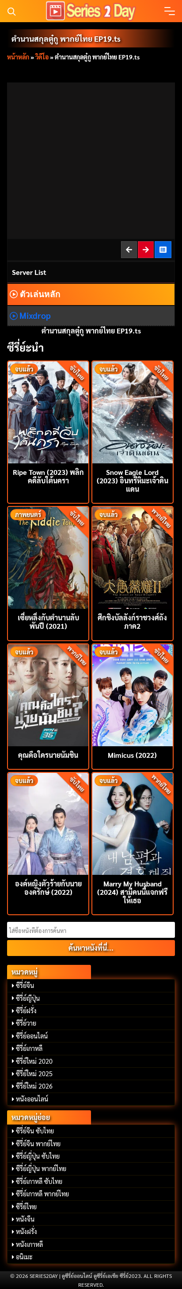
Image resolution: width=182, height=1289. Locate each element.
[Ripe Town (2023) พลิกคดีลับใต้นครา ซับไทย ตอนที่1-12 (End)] (48, 411)
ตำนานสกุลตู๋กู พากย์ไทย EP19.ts (66, 38)
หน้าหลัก (18, 57)
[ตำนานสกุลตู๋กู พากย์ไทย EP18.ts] (129, 249)
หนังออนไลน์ (32, 1099)
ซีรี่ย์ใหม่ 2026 (34, 1086)
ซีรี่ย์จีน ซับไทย (35, 1131)
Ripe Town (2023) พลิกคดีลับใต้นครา (48, 476)
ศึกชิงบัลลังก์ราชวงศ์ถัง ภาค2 (132, 622)
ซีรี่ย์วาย (26, 1023)
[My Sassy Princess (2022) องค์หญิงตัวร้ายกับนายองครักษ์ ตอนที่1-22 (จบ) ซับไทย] (48, 822)
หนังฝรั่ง (26, 1231)
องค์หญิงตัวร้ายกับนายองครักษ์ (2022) (48, 888)
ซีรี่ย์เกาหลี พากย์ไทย (42, 1194)
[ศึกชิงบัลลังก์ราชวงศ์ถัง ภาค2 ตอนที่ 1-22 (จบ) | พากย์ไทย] (132, 556)
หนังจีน (25, 1219)
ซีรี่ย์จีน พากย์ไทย (38, 1144)
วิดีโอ (42, 57)
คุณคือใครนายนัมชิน (48, 755)
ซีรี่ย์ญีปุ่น (28, 998)
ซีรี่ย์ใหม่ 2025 (34, 1073)
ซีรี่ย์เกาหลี (29, 1048)
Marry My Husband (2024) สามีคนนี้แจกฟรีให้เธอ (132, 892)
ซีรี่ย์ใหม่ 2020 (34, 1061)
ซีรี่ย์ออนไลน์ (32, 1036)
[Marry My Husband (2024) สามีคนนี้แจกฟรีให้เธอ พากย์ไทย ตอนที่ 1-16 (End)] (132, 822)
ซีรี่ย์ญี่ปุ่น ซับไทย (38, 1156)
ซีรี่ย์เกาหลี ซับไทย (39, 1181)
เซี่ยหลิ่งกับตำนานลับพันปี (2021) (48, 622)
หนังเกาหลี (29, 1244)
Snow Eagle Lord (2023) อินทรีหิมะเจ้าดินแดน (132, 480)
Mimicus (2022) (132, 755)
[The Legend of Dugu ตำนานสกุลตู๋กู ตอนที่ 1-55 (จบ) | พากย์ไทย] (163, 249)
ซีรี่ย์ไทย (26, 1207)
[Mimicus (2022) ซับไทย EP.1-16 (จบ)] (132, 694)
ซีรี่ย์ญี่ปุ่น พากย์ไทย (41, 1168)
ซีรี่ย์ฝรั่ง (26, 1011)
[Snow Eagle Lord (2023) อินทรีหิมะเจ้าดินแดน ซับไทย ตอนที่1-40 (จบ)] (132, 411)
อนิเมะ (24, 1257)
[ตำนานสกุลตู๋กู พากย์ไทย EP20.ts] (146, 249)
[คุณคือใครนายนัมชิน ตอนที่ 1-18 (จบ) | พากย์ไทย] (48, 694)
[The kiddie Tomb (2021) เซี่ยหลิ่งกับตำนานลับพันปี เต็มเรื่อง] (48, 556)
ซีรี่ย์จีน (25, 985)
